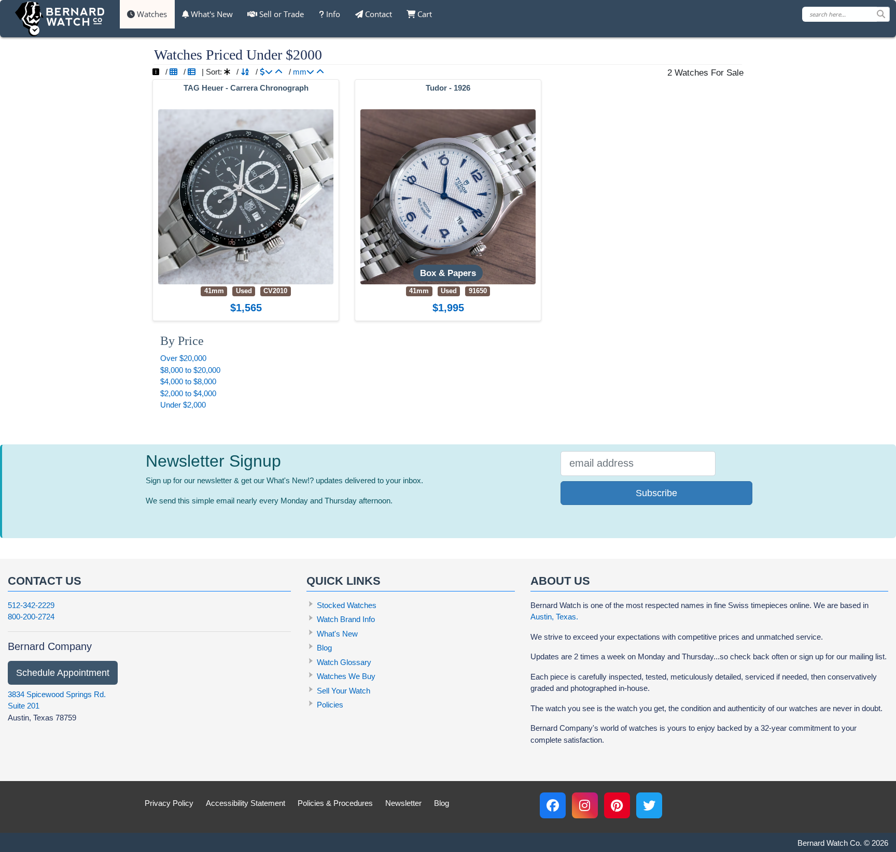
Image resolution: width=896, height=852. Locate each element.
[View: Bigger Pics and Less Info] (173, 71)
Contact (377, 14)
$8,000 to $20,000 (190, 370)
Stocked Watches (346, 605)
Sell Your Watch (343, 690)
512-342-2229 (31, 605)
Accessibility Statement (245, 803)
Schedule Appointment (62, 673)
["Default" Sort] (227, 71)
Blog (324, 647)
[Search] (883, 14)
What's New (211, 14)
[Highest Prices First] (266, 71)
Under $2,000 (183, 404)
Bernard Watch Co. (829, 843)
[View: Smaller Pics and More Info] (191, 71)
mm (299, 71)
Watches (151, 14)
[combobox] (846, 14)
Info (332, 14)
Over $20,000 (183, 358)
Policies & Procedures (335, 803)
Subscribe (656, 493)
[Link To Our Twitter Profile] (649, 805)
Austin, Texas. (554, 616)
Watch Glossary (344, 662)
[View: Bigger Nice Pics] (155, 71)
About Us (560, 580)
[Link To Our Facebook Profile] (553, 805)
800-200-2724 (31, 616)
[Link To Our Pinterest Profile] (617, 805)
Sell (280, 14)
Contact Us (44, 580)
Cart (423, 14)
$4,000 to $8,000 (188, 381)
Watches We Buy (346, 676)
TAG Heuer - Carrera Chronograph (246, 88)
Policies (330, 704)
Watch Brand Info (346, 619)
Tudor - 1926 (448, 88)
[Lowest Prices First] (279, 71)
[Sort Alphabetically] (245, 71)
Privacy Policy (169, 803)
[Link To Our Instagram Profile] (585, 805)
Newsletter (403, 803)
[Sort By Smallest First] (320, 71)
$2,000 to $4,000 (188, 393)
